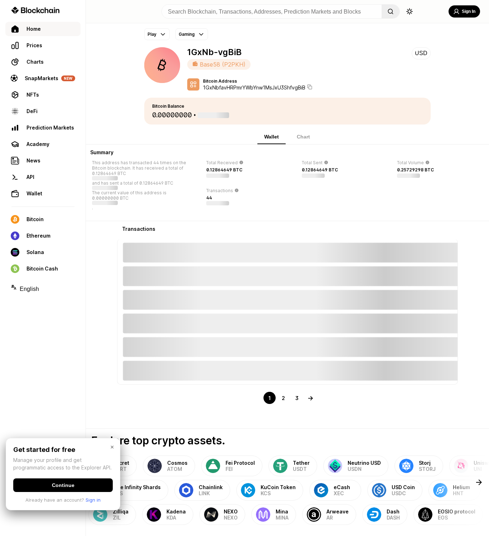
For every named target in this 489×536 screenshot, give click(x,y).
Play (151, 34)
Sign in (93, 500)
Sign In (468, 11)
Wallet (271, 137)
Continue (63, 485)
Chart (303, 137)
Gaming (187, 34)
